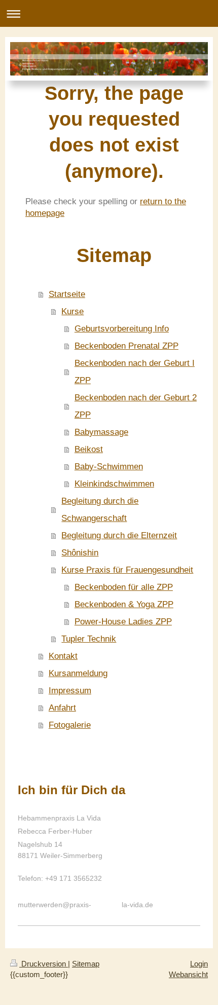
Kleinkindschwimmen (114, 484)
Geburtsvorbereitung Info (122, 328)
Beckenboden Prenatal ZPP (126, 346)
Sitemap (85, 963)
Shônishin (79, 552)
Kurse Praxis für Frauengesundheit (127, 570)
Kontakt (63, 656)
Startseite (67, 294)
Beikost (89, 449)
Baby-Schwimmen (109, 466)
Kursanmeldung (78, 673)
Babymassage (101, 432)
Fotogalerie (70, 725)
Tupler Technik (88, 639)
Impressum (70, 690)
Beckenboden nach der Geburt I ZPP (135, 371)
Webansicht (188, 974)
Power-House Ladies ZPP (123, 621)
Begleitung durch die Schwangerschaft (99, 509)
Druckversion (43, 963)
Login (199, 963)
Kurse (72, 311)
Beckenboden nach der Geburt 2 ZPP (136, 406)
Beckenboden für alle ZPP (124, 587)
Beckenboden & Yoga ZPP (124, 604)
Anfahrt (62, 708)
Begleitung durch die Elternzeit (119, 535)
